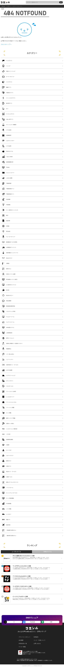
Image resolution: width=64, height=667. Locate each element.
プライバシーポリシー (24, 637)
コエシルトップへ (6, 44)
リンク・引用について (39, 640)
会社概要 (21, 640)
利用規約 (36, 637)
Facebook (32, 622)
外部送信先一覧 (23, 643)
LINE (51, 622)
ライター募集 (22, 646)
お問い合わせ (37, 643)
